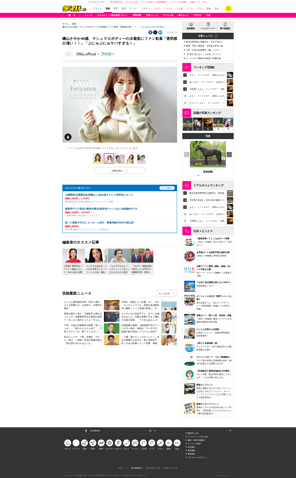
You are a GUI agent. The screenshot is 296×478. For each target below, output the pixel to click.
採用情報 (191, 450)
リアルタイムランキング (209, 185)
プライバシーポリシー (197, 457)
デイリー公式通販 (178, 2)
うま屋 (179, 8)
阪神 (123, 8)
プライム (97, 8)
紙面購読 (191, 28)
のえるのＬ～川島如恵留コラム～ (112, 15)
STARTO (197, 15)
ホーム (65, 24)
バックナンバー (208, 28)
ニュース (88, 15)
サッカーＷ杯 (131, 2)
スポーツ (145, 8)
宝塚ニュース (152, 15)
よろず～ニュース (170, 468)
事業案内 (191, 454)
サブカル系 (168, 15)
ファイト (168, 8)
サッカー (133, 8)
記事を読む (117, 170)
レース (189, 8)
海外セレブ (183, 15)
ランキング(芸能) (204, 67)
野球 (115, 8)
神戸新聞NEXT (137, 468)
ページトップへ (230, 430)
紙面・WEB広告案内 (196, 440)
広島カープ (195, 2)
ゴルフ (157, 8)
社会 (216, 8)
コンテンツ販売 (194, 444)
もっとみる (164, 293)
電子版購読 (225, 28)
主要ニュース (205, 35)
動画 (209, 8)
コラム (199, 8)
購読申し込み (193, 433)
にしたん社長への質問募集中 (154, 2)
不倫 (208, 15)
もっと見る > (167, 188)
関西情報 (137, 15)
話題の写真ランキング (207, 112)
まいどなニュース (153, 468)
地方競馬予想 (116, 2)
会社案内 (191, 447)
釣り (205, 2)
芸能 (108, 8)
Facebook (95, 431)
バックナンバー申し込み (198, 437)
